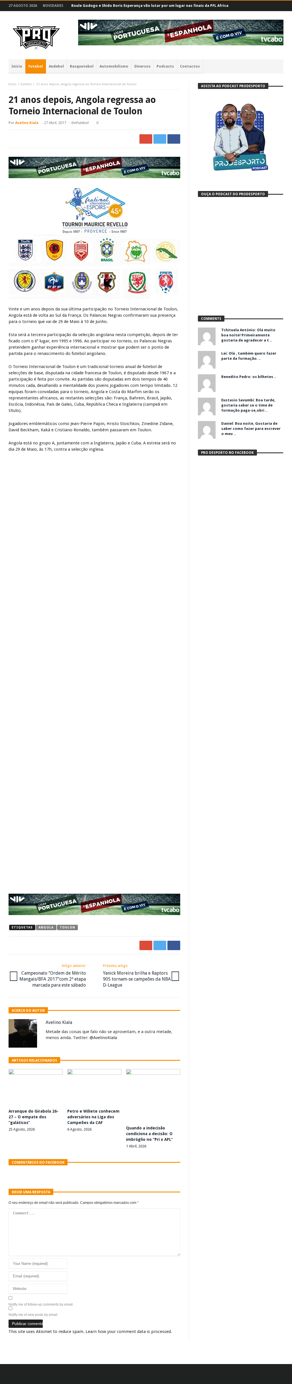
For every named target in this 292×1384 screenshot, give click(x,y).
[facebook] (173, 139)
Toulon (68, 927)
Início (13, 84)
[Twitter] (257, 6)
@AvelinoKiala (103, 1037)
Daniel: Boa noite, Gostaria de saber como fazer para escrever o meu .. (251, 428)
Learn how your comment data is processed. (129, 1331)
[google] (145, 139)
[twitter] (159, 139)
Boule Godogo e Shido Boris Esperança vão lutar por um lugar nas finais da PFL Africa (149, 5)
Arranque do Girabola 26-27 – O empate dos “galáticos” (33, 1117)
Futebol (26, 84)
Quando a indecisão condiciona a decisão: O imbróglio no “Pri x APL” (149, 1134)
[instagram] (267, 6)
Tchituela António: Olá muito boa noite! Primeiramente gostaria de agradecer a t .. (248, 335)
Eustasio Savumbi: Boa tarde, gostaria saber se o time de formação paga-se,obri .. (248, 405)
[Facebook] (246, 6)
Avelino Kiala (26, 123)
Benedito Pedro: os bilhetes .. (248, 377)
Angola (46, 927)
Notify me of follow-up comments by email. (41, 1304)
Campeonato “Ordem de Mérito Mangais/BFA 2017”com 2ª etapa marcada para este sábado (52, 976)
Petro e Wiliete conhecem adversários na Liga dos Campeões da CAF (93, 1117)
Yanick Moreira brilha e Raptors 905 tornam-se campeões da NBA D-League (137, 976)
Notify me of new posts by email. (33, 1315)
